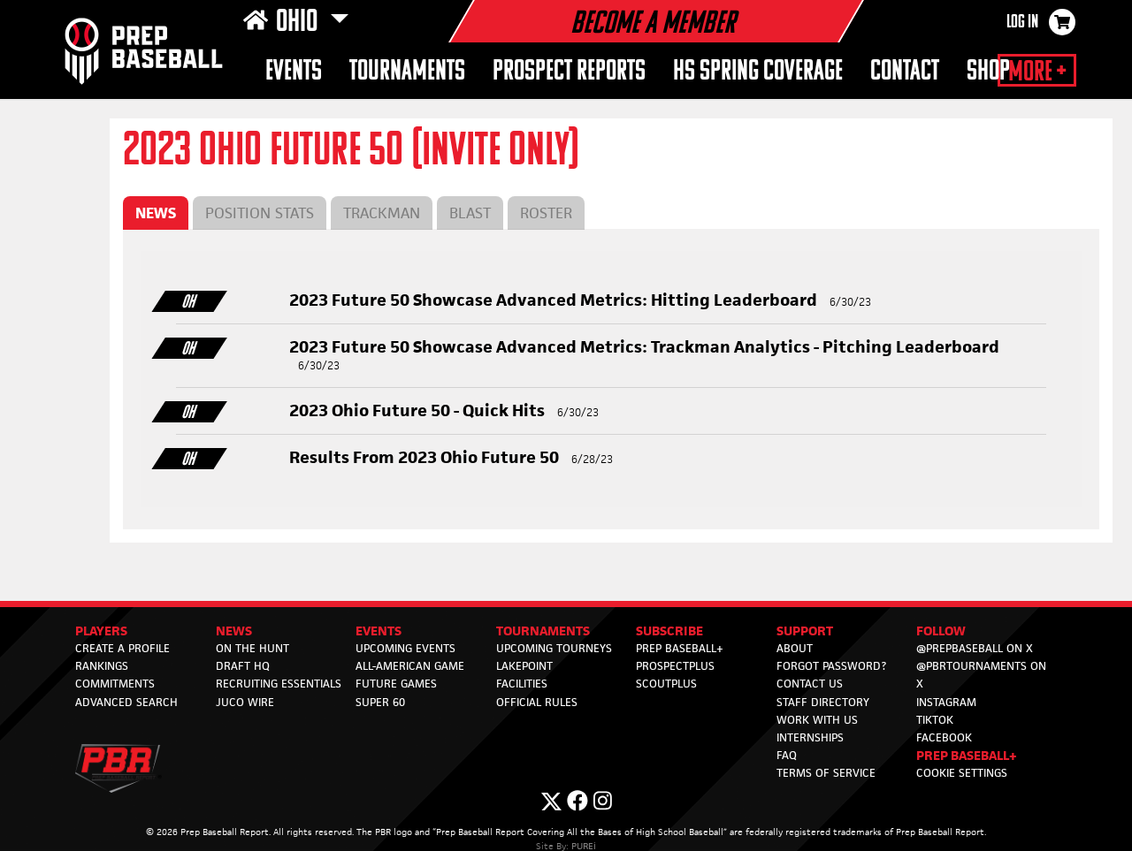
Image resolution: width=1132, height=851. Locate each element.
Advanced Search (126, 702)
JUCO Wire (245, 702)
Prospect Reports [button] (569, 72)
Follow (941, 630)
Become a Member (652, 25)
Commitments (115, 683)
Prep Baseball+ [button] (966, 755)
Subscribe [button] (669, 630)
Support (804, 630)
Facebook (944, 737)
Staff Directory (822, 702)
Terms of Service (826, 772)
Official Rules (536, 702)
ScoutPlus (666, 683)
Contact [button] (904, 72)
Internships (810, 737)
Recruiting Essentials (278, 683)
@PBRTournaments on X (981, 674)
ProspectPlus (675, 665)
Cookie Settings (961, 772)
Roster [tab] (546, 213)
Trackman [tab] (381, 213)
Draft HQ (243, 665)
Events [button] (293, 72)
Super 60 (380, 702)
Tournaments (407, 72)
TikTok (934, 719)
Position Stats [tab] (259, 213)
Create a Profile (122, 648)
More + (1037, 72)
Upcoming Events (405, 648)
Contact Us (809, 683)
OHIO (299, 23)
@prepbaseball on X (974, 648)
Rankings (101, 665)
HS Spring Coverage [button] (758, 72)
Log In (1022, 23)
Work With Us (817, 719)
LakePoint (524, 665)
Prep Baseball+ (679, 648)
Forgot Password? (831, 665)
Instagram (946, 702)
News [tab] (155, 213)
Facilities (521, 683)
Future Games (396, 683)
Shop (988, 72)
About (794, 648)
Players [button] (101, 630)
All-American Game (410, 665)
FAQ (786, 755)
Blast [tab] (470, 213)
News (234, 630)
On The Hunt (252, 648)
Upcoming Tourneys (554, 648)
